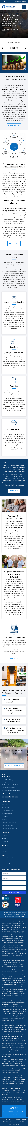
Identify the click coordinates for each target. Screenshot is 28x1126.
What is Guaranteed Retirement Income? (13, 720)
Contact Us (14, 491)
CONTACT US (14, 658)
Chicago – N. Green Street (9, 828)
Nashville (4, 835)
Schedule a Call (14, 125)
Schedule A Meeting (20, 1)
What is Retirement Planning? (12, 701)
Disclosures (7, 1119)
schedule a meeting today (14, 765)
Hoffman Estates (7, 813)
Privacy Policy (21, 1119)
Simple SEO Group (18, 916)
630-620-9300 (8, 1)
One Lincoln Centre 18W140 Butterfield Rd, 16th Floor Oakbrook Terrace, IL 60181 (10, 782)
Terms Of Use (7, 1121)
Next (25, 48)
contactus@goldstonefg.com (11, 790)
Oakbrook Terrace (7, 810)
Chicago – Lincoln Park (8, 825)
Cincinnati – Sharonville (8, 864)
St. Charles (5, 816)
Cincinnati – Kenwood (8, 861)
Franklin (4, 838)
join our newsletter (14, 892)
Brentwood (5, 841)
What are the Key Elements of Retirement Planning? (14, 710)
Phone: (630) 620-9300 (8, 787)
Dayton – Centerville (8, 857)
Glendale (4, 851)
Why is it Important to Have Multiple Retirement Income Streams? (15, 730)
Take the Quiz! (14, 243)
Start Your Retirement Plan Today (10, 30)
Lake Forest (5, 804)
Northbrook (5, 807)
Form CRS (21, 1121)
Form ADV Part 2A (14, 1124)
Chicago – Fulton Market (9, 822)
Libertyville (5, 819)
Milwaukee (5, 848)
